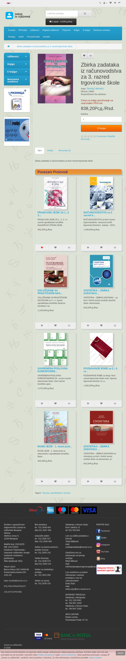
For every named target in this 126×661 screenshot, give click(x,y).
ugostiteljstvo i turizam (60, 493)
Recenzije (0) (65, 150)
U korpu (101, 128)
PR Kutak (23, 30)
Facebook (105, 531)
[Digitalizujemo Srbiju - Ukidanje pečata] (109, 569)
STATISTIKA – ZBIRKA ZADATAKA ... (96, 292)
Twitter (104, 538)
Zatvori (120, 653)
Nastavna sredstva (102, 30)
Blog (103, 558)
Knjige (77, 30)
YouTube (105, 552)
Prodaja (11, 37)
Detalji (50, 150)
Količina (84, 114)
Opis (40, 150)
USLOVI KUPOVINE (13, 592)
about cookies (95, 658)
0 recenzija (101, 136)
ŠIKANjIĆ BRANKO (95, 89)
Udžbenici (34, 30)
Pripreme (66, 30)
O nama (11, 30)
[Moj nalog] (105, 3)
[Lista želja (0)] (110, 3)
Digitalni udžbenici (50, 30)
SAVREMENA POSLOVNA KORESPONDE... (53, 370)
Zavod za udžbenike (13, 645)
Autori (21, 37)
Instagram (105, 545)
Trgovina (46, 493)
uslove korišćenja (68, 655)
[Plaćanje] (119, 3)
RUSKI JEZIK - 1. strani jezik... (55, 446)
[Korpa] (115, 3)
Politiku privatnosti (46, 655)
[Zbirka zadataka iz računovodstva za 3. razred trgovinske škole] (55, 78)
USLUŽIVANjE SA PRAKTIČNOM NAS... (50, 292)
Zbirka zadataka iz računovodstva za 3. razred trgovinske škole (45, 46)
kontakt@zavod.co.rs (18, 581)
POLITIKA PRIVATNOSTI (15, 586)
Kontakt (46, 37)
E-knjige (86, 30)
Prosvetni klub (33, 37)
